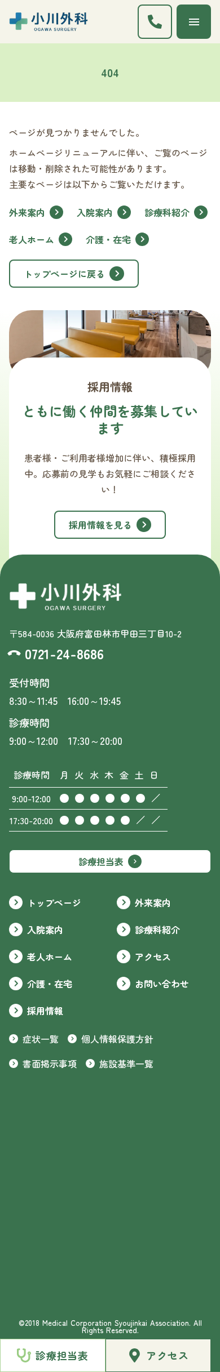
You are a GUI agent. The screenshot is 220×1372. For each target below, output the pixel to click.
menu (194, 22)
